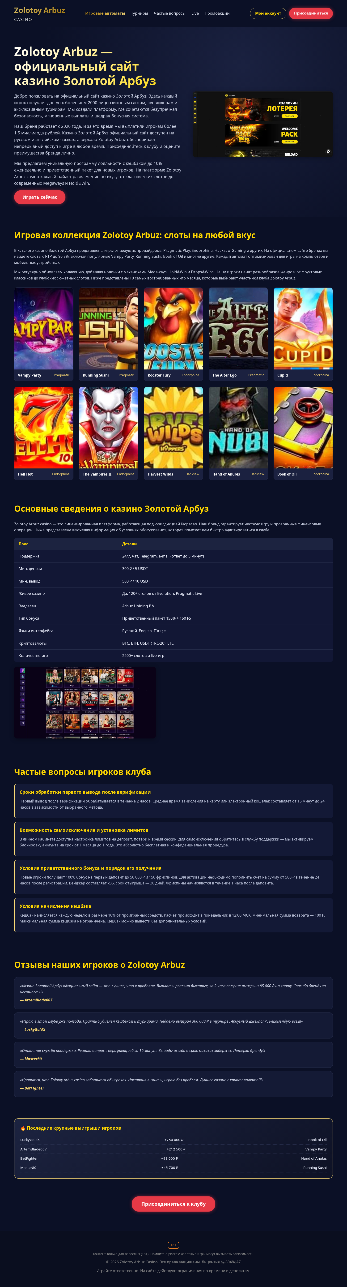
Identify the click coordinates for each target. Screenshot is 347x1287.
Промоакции (217, 13)
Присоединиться (311, 13)
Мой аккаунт (268, 13)
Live (195, 13)
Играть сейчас (39, 197)
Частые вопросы (170, 13)
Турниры (139, 13)
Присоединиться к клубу (173, 1204)
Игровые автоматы (105, 13)
